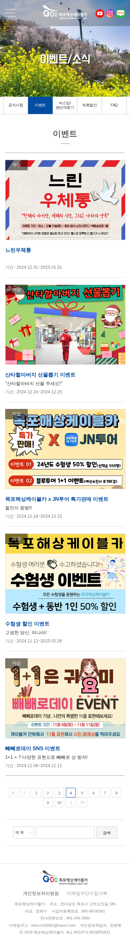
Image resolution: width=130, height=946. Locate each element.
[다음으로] (71, 802)
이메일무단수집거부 (87, 893)
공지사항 (15, 105)
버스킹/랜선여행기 (65, 105)
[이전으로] (25, 792)
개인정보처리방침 (41, 893)
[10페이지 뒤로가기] (82, 802)
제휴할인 (89, 105)
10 (59, 803)
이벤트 (40, 105)
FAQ (114, 105)
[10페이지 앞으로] (13, 792)
